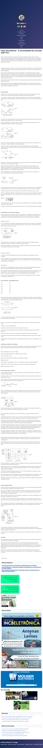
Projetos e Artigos (21, 43)
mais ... (21, 47)
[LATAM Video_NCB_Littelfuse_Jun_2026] (10, 579)
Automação (21, 33)
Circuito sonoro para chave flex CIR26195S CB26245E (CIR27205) (15, 728)
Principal (21, 30)
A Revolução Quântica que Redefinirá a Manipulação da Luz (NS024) (19, 565)
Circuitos (21, 37)
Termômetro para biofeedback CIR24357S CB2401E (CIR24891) (14, 735)
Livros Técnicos (21, 40)
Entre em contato (12, 744)
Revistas (21, 45)
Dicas (21, 38)
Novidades (21, 42)
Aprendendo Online (21, 32)
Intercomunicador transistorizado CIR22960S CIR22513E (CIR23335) (15, 732)
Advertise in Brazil (38, 744)
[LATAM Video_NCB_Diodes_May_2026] (10, 589)
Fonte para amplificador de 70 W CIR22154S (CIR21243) (13, 733)
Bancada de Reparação (21, 35)
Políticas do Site (29, 744)
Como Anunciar (20, 744)
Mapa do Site (4, 744)
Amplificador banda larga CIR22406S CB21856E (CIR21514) (14, 730)
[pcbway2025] (9, 601)
